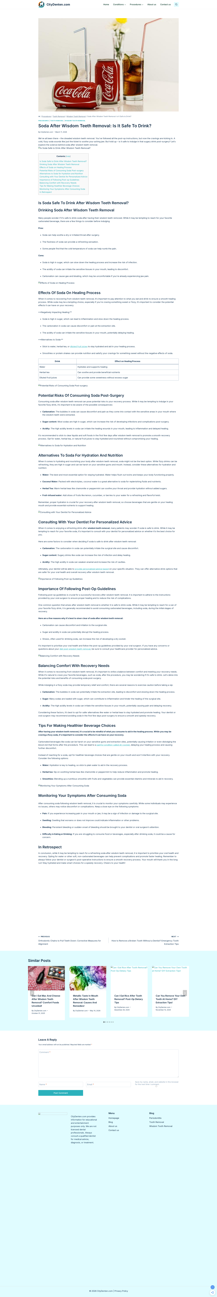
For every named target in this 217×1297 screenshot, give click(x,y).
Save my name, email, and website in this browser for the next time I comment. (157, 1083)
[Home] (39, 116)
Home (106, 4)
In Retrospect (46, 192)
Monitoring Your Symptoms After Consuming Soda (62, 189)
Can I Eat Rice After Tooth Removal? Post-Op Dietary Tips (128, 999)
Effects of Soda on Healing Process (56, 167)
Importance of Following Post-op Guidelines (59, 180)
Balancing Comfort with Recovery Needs (58, 183)
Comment (44, 1052)
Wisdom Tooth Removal (75, 121)
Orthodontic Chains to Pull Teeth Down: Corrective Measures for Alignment (69, 940)
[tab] (104, 1022)
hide (68, 156)
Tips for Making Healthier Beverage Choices (59, 186)
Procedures (43, 121)
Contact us (165, 4)
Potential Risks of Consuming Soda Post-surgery (62, 170)
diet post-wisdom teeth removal (75, 649)
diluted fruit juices (78, 346)
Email (90, 1084)
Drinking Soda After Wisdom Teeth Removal (59, 164)
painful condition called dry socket (113, 745)
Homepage (113, 1118)
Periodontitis (155, 1118)
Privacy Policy (121, 1291)
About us (151, 4)
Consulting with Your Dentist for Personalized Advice (63, 176)
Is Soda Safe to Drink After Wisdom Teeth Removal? (63, 161)
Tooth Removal (56, 121)
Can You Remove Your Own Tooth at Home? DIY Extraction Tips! (170, 999)
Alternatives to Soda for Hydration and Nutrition (61, 173)
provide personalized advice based (92, 569)
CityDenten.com (47, 132)
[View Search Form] (176, 4)
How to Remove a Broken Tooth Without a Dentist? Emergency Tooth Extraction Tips (145, 940)
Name (43, 1084)
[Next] (185, 993)
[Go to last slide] (32, 993)
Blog (110, 1122)
